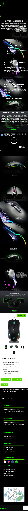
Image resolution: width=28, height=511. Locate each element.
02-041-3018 (11, 440)
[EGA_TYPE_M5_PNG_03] (11, 347)
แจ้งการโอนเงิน (7, 473)
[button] (7, 3)
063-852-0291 (11, 451)
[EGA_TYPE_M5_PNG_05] (22, 347)
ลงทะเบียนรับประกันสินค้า (9, 475)
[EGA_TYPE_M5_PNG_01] (14, 352)
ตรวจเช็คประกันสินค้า (8, 477)
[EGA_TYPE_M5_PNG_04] (17, 347)
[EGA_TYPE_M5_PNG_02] (6, 347)
